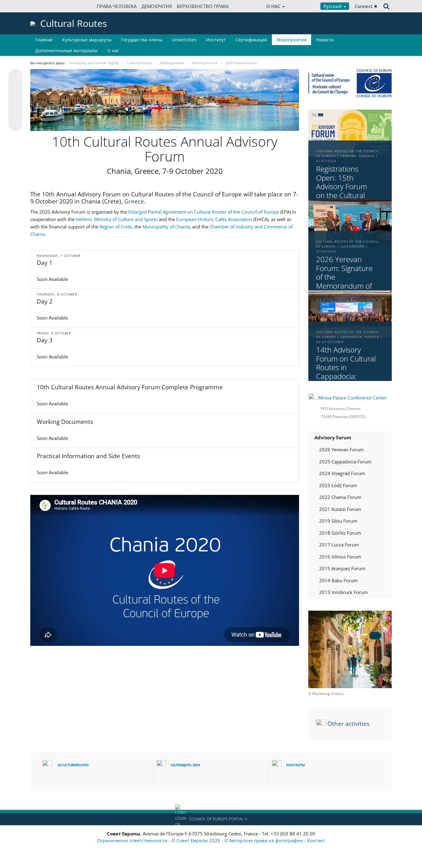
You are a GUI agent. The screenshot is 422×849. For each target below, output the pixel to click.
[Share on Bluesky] (15, 77)
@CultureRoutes (73, 765)
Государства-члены (141, 40)
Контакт (316, 840)
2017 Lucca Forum (339, 545)
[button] (211, 819)
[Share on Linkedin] (15, 112)
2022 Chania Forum (340, 497)
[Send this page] (15, 123)
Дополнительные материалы (66, 50)
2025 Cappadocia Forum (345, 461)
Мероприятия (291, 40)
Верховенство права (203, 6)
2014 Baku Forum (338, 580)
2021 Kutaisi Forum (340, 509)
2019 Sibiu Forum (338, 521)
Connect (364, 6)
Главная (44, 40)
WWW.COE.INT (45, 6)
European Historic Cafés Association (214, 219)
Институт (216, 40)
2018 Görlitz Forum (340, 533)
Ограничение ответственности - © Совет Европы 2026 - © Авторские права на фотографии (200, 840)
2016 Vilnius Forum (340, 557)
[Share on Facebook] (15, 100)
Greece (134, 201)
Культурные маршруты (87, 40)
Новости (325, 40)
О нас (113, 50)
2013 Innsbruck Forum (343, 592)
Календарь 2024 (185, 765)
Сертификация (251, 40)
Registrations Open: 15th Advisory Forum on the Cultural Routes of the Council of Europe (345, 191)
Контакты (295, 765)
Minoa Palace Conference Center (352, 398)
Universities (184, 40)
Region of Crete (115, 227)
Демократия (156, 6)
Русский (333, 6)
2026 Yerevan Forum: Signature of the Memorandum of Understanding (344, 277)
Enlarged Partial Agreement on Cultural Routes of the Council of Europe (203, 212)
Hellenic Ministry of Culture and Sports (117, 219)
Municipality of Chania (166, 227)
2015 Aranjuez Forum (342, 568)
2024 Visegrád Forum (342, 473)
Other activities (348, 724)
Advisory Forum (332, 437)
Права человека (117, 6)
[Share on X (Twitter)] (15, 88)
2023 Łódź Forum (338, 485)
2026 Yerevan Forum (341, 449)
